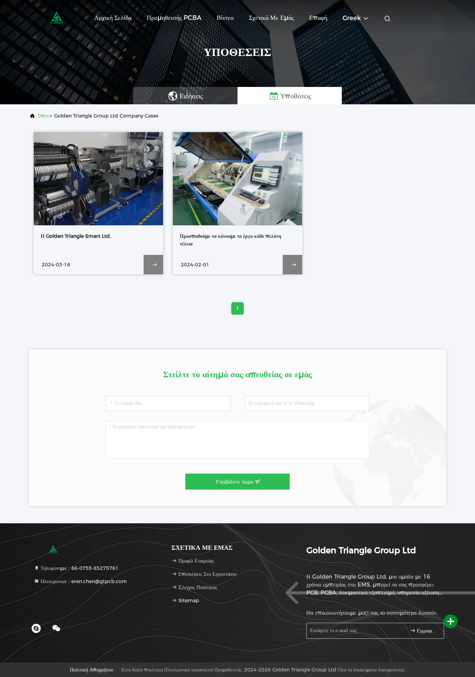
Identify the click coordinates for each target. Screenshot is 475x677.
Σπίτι (43, 116)
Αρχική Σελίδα (112, 18)
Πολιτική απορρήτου (91, 670)
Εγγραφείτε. (427, 631)
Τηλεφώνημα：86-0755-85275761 (79, 568)
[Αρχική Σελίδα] (56, 17)
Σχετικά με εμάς (271, 18)
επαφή (318, 18)
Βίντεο (225, 18)
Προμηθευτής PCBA (174, 18)
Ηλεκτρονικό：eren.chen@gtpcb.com (83, 581)
